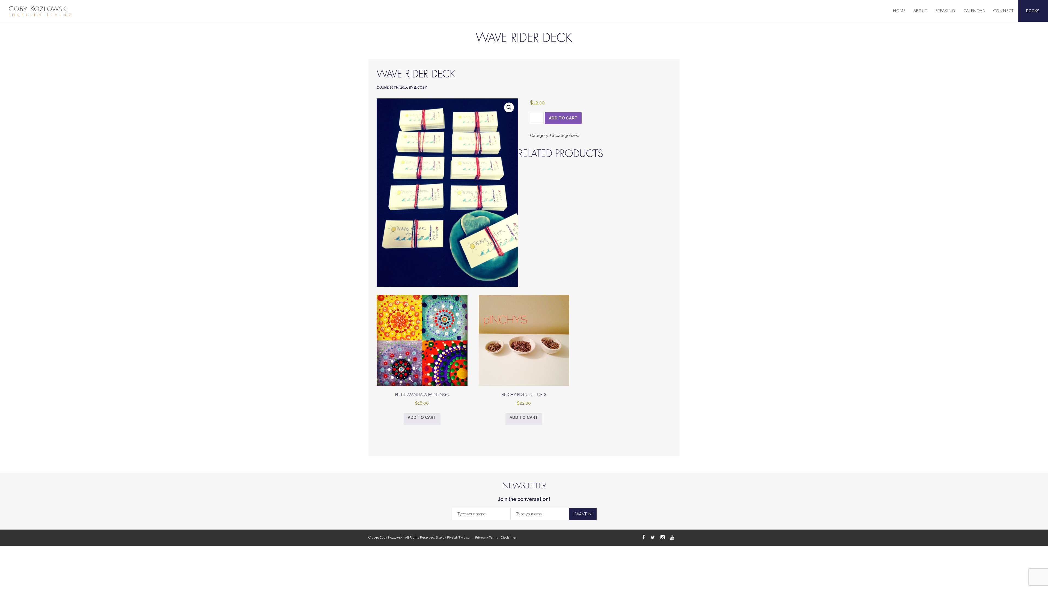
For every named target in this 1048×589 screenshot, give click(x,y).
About (920, 11)
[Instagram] (662, 537)
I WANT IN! (582, 514)
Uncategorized (564, 135)
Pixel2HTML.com (459, 537)
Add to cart (563, 118)
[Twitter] (652, 537)
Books (1033, 11)
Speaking (945, 11)
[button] (509, 107)
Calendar (974, 11)
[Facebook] (643, 537)
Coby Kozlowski (40, 11)
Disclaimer (508, 537)
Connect (1003, 11)
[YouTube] (672, 537)
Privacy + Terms (486, 537)
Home (899, 11)
